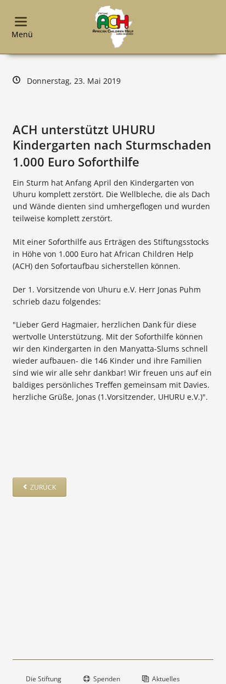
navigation (21, 21)
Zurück (43, 487)
